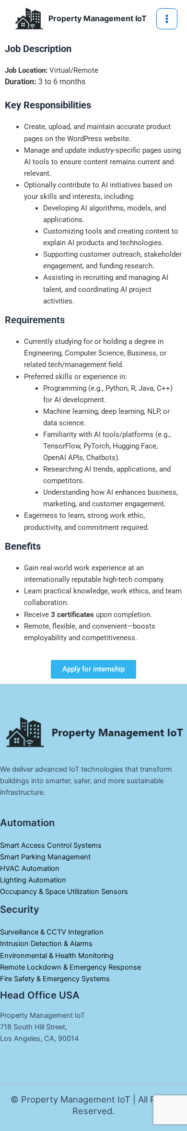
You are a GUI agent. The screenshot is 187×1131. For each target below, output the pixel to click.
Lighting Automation (33, 880)
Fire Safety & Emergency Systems (55, 978)
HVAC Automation (29, 868)
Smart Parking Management (45, 857)
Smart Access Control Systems (51, 845)
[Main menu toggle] (166, 18)
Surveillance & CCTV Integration (52, 932)
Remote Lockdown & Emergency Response (70, 967)
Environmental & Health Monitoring (58, 955)
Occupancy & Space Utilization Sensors (64, 891)
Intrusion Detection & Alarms (46, 943)
